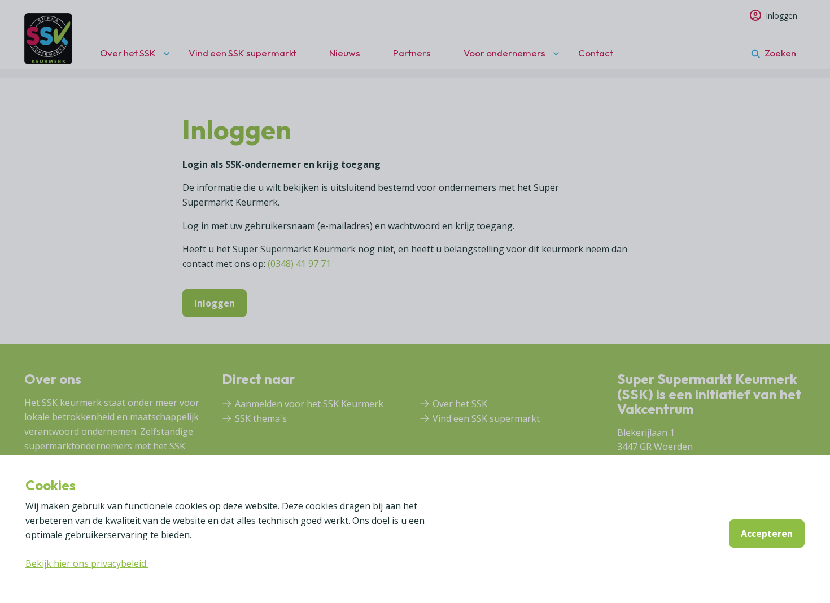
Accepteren (767, 533)
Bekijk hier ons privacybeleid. (86, 563)
